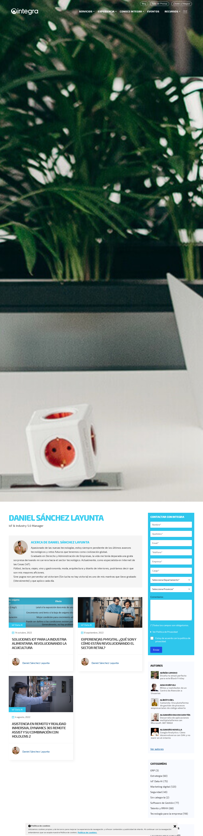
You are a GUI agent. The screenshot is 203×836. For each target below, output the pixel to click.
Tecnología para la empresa (166, 813)
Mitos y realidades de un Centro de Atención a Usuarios (169, 691)
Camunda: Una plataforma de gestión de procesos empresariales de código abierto (170, 705)
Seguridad (156, 791)
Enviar (156, 650)
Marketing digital (160, 786)
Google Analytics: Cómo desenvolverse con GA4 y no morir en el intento (170, 735)
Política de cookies (87, 832)
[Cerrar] (175, 826)
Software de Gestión (162, 802)
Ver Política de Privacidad (165, 631)
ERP (152, 770)
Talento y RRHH (159, 808)
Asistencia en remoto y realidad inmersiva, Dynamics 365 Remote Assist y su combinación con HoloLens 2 (39, 730)
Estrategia (156, 775)
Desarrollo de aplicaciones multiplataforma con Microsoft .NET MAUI (170, 720)
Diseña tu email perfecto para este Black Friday (173, 677)
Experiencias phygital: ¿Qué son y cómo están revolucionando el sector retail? (108, 643)
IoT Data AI (17, 625)
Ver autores (157, 748)
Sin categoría (157, 797)
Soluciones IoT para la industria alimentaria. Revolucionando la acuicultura (39, 643)
